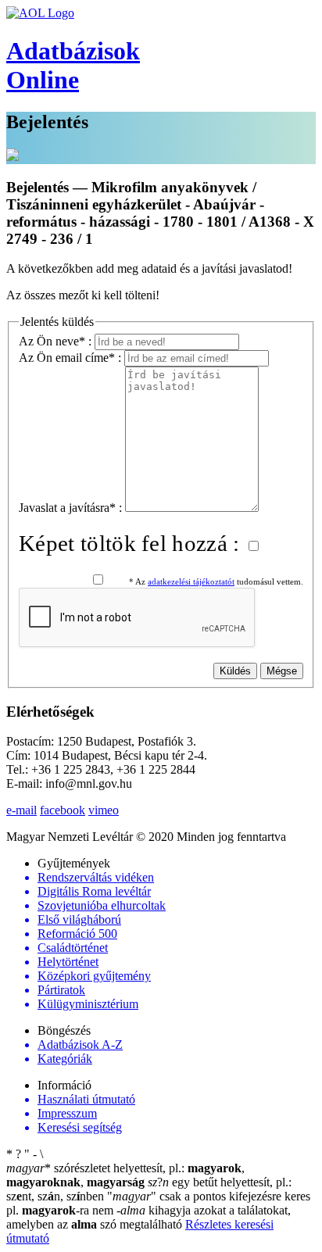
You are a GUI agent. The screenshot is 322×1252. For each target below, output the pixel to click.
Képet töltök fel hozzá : (132, 543)
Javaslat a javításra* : (72, 507)
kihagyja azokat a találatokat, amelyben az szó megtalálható (148, 1217)
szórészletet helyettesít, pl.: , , (125, 1175)
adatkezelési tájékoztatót (191, 582)
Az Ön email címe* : (71, 357)
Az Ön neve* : (57, 341)
